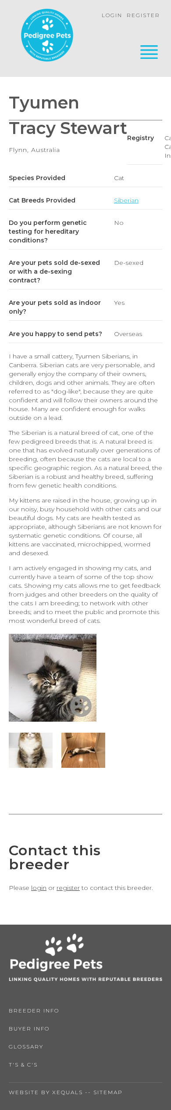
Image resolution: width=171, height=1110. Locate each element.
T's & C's (23, 1064)
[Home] (47, 36)
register (68, 888)
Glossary (26, 1046)
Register (143, 15)
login (38, 888)
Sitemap (108, 1092)
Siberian (126, 200)
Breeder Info (34, 1010)
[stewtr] (52, 719)
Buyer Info (29, 1028)
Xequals (67, 1092)
